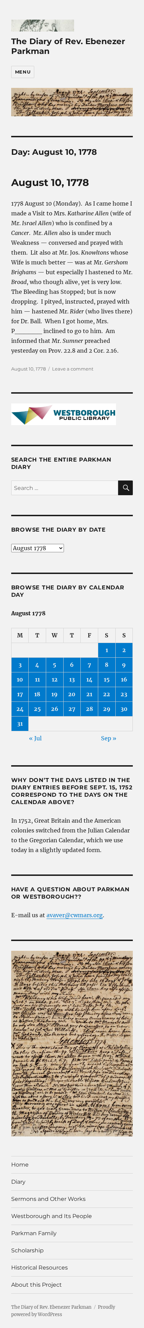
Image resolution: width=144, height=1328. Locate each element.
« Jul (35, 738)
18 (37, 694)
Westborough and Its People (51, 1216)
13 (72, 679)
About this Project (36, 1284)
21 (89, 694)
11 (37, 679)
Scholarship (27, 1250)
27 (72, 708)
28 (89, 708)
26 (54, 708)
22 (106, 694)
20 (71, 694)
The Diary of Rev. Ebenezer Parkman (51, 1307)
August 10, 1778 (50, 182)
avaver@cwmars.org (74, 915)
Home (20, 1164)
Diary (18, 1181)
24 (20, 708)
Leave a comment (72, 369)
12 (55, 679)
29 (106, 708)
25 (37, 708)
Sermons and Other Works (48, 1199)
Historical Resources (39, 1267)
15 (107, 679)
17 (20, 694)
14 (89, 679)
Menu (22, 72)
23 (124, 694)
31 (20, 723)
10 (20, 679)
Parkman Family (34, 1233)
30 (124, 708)
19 (54, 694)
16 (124, 679)
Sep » (108, 738)
